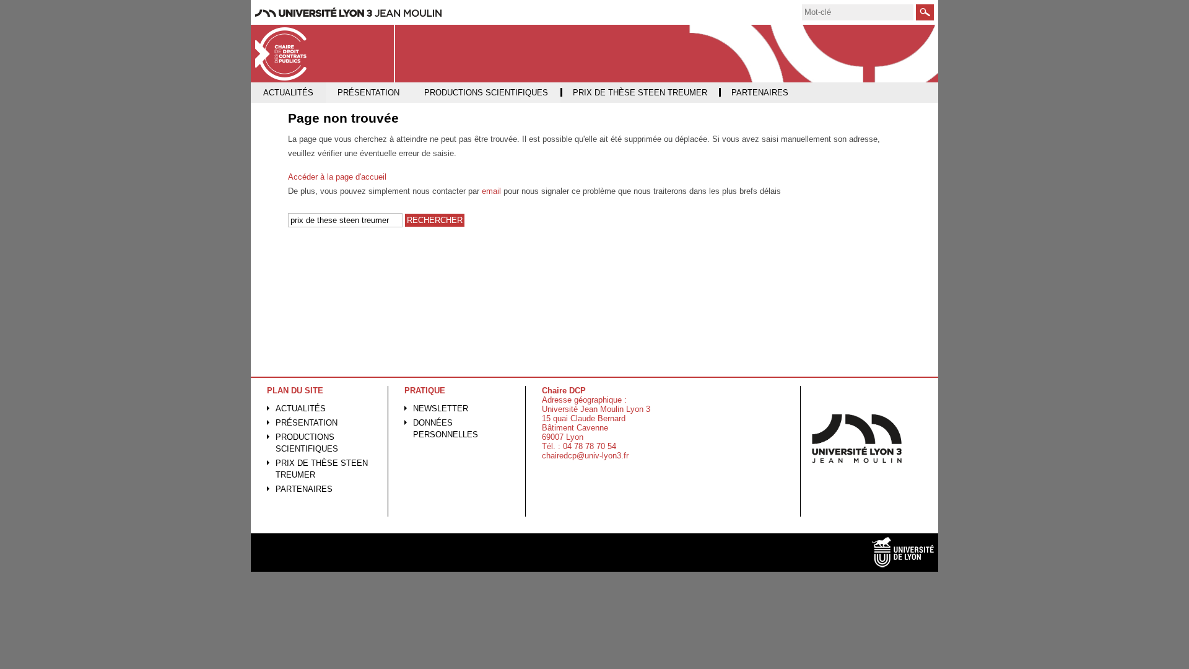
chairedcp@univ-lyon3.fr (585, 455)
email (491, 191)
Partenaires (304, 489)
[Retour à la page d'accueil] (323, 53)
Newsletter (440, 408)
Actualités (301, 408)
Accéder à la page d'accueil (337, 176)
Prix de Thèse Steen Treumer (322, 468)
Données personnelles (445, 428)
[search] (857, 12)
